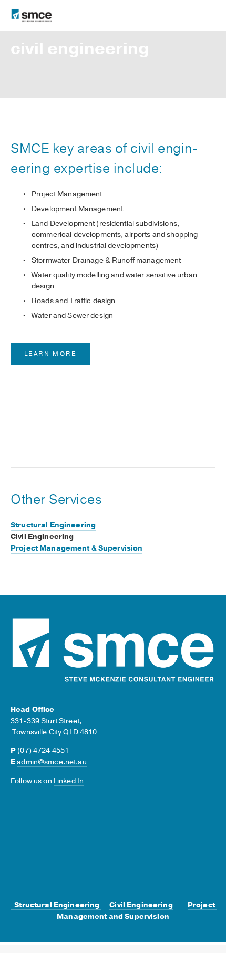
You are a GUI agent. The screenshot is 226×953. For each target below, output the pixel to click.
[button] (197, 386)
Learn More (50, 353)
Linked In (69, 780)
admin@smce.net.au (51, 762)
